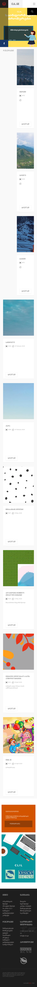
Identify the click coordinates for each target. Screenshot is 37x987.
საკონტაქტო (24, 913)
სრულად (25, 124)
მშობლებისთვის (25, 911)
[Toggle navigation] (34, 4)
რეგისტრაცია (15, 824)
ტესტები (5, 933)
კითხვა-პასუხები (25, 906)
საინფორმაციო (8, 944)
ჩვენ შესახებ (24, 904)
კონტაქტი (6, 915)
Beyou (30, 983)
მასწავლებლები (25, 908)
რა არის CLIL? (7, 908)
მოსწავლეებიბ (7, 930)
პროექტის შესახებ (9, 906)
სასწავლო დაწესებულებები (8, 912)
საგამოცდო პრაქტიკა (6, 936)
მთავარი (23, 901)
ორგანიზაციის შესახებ (7, 903)
